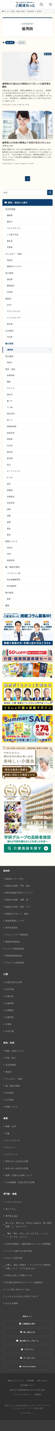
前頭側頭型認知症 (14, 955)
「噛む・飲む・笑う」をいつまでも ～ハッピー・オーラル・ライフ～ (27, 1235)
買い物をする (29, 1332)
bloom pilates (29, 1366)
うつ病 (10, 407)
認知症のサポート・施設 (17, 913)
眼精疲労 (11, 285)
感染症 (8, 298)
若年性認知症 (12, 927)
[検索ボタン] (41, 4)
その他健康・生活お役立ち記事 (20, 1182)
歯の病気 (10, 42)
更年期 (10, 458)
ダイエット (11, 1147)
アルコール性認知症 (15, 962)
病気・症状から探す (18, 202)
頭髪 (9, 515)
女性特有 (11, 502)
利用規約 (37, 1394)
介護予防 (10, 996)
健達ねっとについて (16, 1380)
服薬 (7, 605)
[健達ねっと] (25, 4)
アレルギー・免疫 (13, 253)
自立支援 (10, 989)
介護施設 (10, 1010)
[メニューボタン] (50, 4)
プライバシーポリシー (22, 1394)
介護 (5, 974)
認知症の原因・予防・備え (18, 885)
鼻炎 (9, 598)
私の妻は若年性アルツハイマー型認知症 (24, 1282)
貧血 (9, 528)
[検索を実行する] (50, 192)
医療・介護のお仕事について (19, 1175)
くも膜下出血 (12, 234)
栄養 (8, 1133)
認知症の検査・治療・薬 (17, 899)
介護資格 (10, 1017)
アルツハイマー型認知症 (17, 934)
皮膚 (9, 522)
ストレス (11, 388)
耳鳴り (10, 362)
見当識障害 (12, 586)
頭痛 (9, 509)
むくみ (10, 477)
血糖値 (10, 490)
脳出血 (10, 240)
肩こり (10, 420)
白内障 (10, 292)
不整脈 (10, 247)
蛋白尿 (10, 451)
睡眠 (9, 381)
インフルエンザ (13, 317)
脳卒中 (10, 221)
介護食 (9, 1024)
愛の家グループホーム (29, 1340)
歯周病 (10, 349)
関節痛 (10, 439)
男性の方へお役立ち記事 (17, 1161)
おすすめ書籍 (12, 1303)
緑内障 (10, 279)
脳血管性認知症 (13, 941)
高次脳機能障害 (13, 579)
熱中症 (10, 394)
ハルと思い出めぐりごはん (18, 1289)
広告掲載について (27, 1385)
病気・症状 (9, 1042)
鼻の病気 (9, 592)
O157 (9, 304)
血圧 (9, 483)
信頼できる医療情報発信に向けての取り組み (27, 1390)
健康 (5, 1118)
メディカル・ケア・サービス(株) (25, 1408)
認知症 (6, 870)
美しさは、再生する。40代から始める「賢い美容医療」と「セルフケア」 (28, 1224)
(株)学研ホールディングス (30, 1405)
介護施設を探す (29, 1323)
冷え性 (10, 445)
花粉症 (10, 260)
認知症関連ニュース (15, 920)
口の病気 (9, 330)
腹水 (9, 534)
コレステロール (13, 228)
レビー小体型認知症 (15, 948)
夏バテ (10, 400)
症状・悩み (10, 369)
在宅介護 (10, 1031)
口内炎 (10, 336)
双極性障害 (12, 426)
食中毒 (10, 324)
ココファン (29, 1349)
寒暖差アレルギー (14, 266)
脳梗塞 (10, 215)
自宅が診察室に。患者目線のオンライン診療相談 (28, 1243)
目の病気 (9, 273)
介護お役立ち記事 (14, 982)
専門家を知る (12, 1215)
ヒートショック (13, 471)
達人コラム (11, 1208)
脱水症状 (11, 413)
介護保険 (10, 1003)
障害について (11, 541)
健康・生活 (11, 1126)
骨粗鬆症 (11, 496)
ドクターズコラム (14, 1201)
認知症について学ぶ (15, 878)
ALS (9, 464)
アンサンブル (29, 1358)
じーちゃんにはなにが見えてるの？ (22, 1296)
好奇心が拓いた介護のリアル (19, 1275)
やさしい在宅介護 (14, 1257)
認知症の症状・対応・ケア (18, 906)
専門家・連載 (10, 1193)
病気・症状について (15, 1050)
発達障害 (11, 560)
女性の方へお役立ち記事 (17, 1168)
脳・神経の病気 (12, 566)
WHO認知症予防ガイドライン (19, 892)
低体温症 (11, 432)
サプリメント (12, 1154)
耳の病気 (9, 356)
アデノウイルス (13, 311)
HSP (9, 554)
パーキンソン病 (13, 573)
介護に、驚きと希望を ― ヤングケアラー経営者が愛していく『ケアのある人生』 (28, 1266)
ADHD (9, 547)
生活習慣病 (10, 209)
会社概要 (30, 1380)
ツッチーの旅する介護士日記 (19, 1250)
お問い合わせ (42, 1380)
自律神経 (11, 375)
